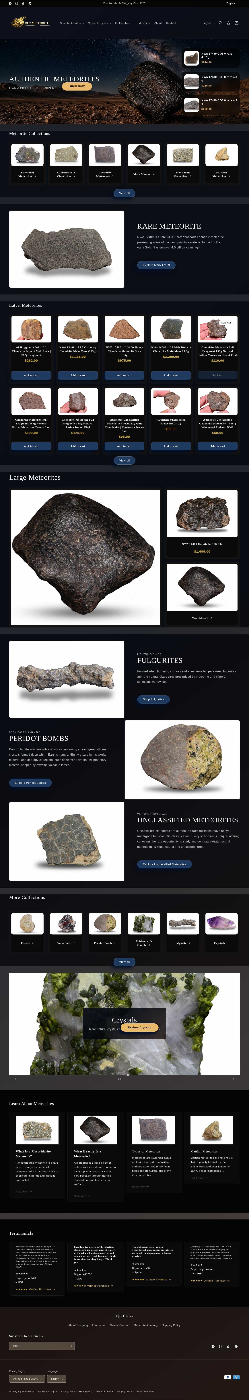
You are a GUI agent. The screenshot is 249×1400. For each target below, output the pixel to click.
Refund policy (85, 1391)
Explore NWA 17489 (156, 265)
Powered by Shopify (47, 1392)
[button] (72, 23)
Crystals (219, 943)
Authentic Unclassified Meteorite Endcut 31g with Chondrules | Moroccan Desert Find (124, 425)
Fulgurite (180, 943)
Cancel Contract (120, 1325)
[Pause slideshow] (129, 1075)
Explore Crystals (162, 1027)
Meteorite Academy (146, 1325)
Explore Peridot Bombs (30, 782)
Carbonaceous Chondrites (66, 174)
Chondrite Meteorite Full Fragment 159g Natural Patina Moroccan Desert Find (218, 351)
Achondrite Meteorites (26, 174)
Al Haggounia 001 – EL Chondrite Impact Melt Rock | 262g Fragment (31, 351)
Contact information (145, 1391)
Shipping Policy (171, 1325)
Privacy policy (68, 1391)
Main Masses (141, 174)
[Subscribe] (71, 1346)
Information (99, 1325)
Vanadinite (64, 943)
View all (124, 193)
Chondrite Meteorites (104, 174)
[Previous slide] (15, 1079)
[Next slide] (234, 1079)
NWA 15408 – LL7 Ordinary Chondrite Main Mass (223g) (78, 349)
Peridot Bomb (103, 943)
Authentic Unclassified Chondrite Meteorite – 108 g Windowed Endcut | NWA (217, 423)
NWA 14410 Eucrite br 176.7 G (202, 544)
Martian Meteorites (219, 174)
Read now (22, 1191)
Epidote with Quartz (144, 943)
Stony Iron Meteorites (182, 174)
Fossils (25, 943)
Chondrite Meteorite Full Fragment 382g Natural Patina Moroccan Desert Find (31, 423)
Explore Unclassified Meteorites (164, 864)
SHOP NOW (77, 86)
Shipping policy (124, 1391)
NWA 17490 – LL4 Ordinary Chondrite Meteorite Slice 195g (124, 351)
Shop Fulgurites (153, 699)
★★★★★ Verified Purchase (33, 1289)
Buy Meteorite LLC (27, 1392)
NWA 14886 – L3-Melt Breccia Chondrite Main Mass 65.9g (171, 349)
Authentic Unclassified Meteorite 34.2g (171, 421)
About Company (78, 1325)
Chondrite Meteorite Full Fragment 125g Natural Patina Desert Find (78, 423)
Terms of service (104, 1391)
